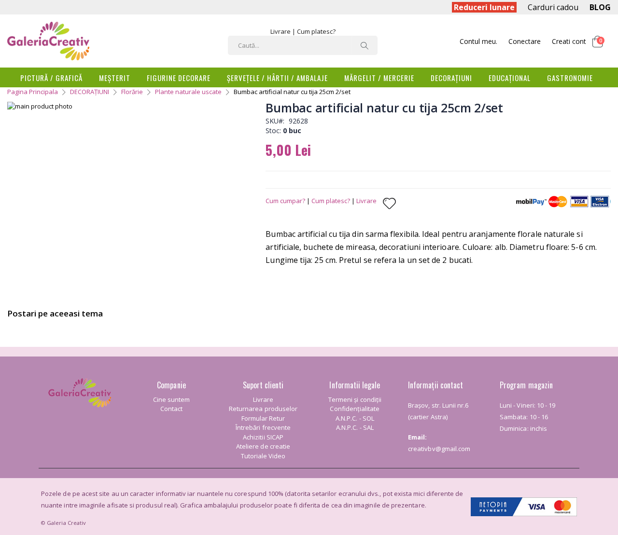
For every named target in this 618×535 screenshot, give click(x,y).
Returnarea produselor (263, 408)
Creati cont (569, 41)
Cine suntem (171, 399)
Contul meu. (478, 41)
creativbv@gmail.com (439, 448)
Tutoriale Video (263, 456)
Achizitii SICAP (263, 437)
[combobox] (303, 45)
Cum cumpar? (285, 200)
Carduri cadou (553, 7)
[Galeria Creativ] (48, 41)
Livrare (280, 31)
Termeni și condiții (354, 399)
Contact (171, 408)
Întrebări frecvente (263, 427)
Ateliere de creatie (263, 446)
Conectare (524, 41)
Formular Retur (263, 418)
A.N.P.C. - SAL (355, 427)
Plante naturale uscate (188, 91)
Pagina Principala (32, 91)
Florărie (132, 91)
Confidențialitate (354, 408)
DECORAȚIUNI (89, 91)
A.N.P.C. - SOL (355, 418)
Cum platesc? (316, 31)
